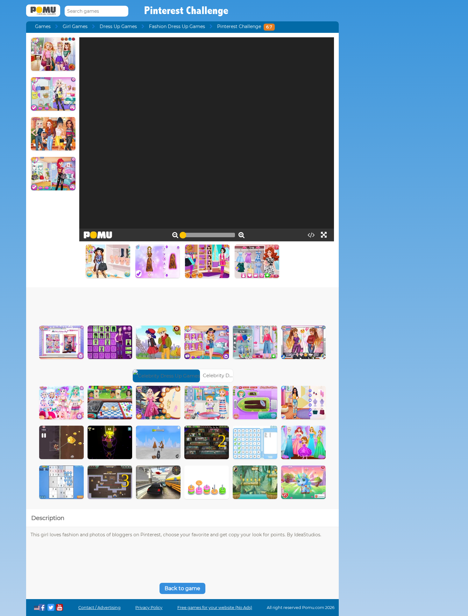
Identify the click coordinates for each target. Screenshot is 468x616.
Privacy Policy (148, 607)
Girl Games (75, 26)
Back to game (182, 588)
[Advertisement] (182, 304)
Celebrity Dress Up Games (234, 375)
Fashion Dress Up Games (177, 26)
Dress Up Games (118, 26)
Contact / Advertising (99, 607)
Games (43, 26)
